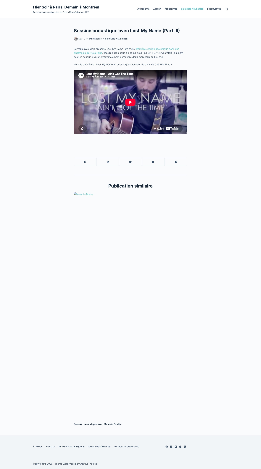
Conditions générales (99, 447)
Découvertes (214, 9)
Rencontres (171, 9)
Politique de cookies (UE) (126, 447)
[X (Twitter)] (108, 162)
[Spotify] (180, 447)
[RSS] (185, 447)
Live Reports (143, 9)
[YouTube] (176, 447)
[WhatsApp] (130, 162)
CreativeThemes (88, 463)
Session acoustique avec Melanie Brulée (98, 424)
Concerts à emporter (192, 9)
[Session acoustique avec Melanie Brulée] (130, 305)
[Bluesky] (153, 162)
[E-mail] (175, 162)
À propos (37, 447)
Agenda (157, 9)
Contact (50, 447)
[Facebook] (85, 162)
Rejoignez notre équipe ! (71, 447)
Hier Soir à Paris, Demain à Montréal (66, 7)
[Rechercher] (227, 9)
